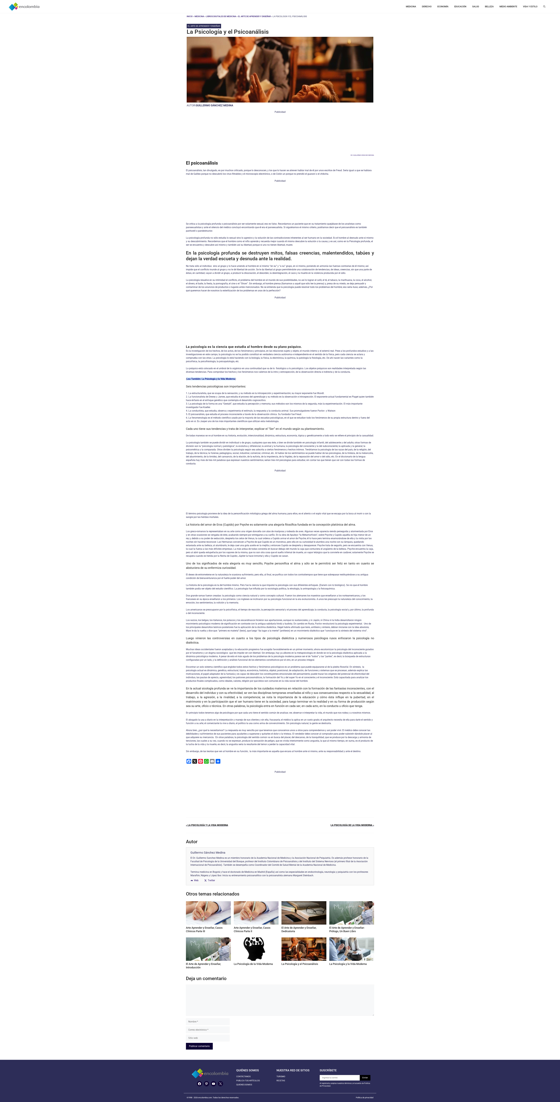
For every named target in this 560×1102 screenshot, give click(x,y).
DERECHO (427, 6)
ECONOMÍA (442, 6)
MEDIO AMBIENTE (508, 6)
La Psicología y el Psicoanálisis (299, 963)
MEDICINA (411, 6)
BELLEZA (489, 6)
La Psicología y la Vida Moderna (348, 963)
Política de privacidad (364, 1097)
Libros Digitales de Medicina (221, 16)
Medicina (199, 16)
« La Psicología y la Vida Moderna (207, 825)
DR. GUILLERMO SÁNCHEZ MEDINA (362, 155)
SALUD (475, 6)
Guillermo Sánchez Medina (214, 105)
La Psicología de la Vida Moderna (253, 963)
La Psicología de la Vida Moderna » (352, 825)
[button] (544, 6)
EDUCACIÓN (460, 6)
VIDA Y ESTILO (530, 6)
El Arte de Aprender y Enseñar (254, 16)
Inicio (190, 16)
